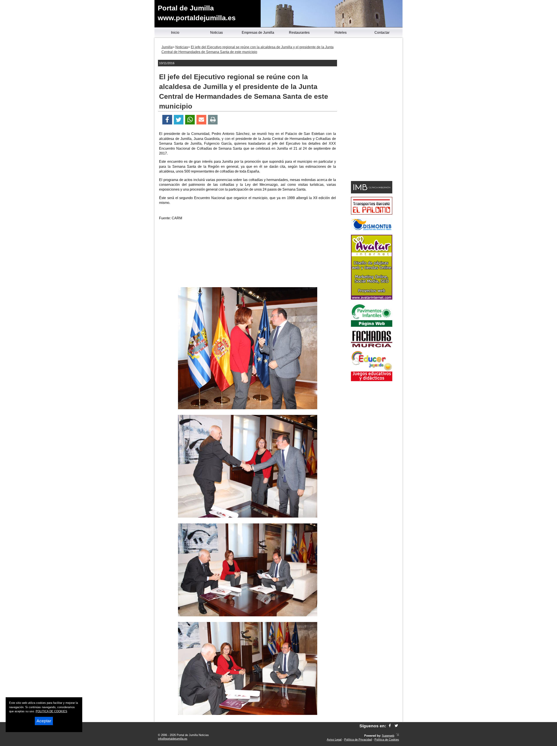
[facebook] (390, 726)
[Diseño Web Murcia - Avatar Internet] (397, 735)
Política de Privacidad (358, 739)
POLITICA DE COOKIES (51, 711)
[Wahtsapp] (190, 120)
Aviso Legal (334, 739)
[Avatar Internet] (371, 298)
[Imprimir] (213, 120)
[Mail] (201, 120)
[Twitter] (178, 120)
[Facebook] (167, 120)
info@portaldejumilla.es (172, 738)
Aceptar (44, 721)
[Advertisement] (247, 254)
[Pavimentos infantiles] (371, 325)
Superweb (388, 735)
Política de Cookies (386, 739)
